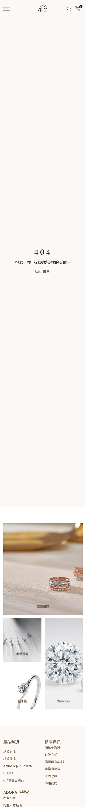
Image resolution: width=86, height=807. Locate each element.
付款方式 (51, 754)
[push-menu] (6, 8)
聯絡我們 (51, 783)
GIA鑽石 (9, 773)
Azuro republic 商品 (17, 766)
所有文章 (9, 798)
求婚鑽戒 (9, 758)
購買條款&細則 (55, 761)
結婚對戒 (9, 751)
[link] (43, 569)
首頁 (46, 271)
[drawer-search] (69, 8)
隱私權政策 (52, 747)
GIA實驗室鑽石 (13, 780)
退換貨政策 (52, 768)
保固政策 (51, 776)
